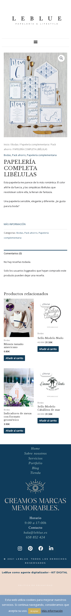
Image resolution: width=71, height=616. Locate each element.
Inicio (6, 144)
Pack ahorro (19, 155)
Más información (52, 611)
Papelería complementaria (34, 144)
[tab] (35, 253)
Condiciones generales (35, 594)
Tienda (35, 473)
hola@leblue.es (36, 532)
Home (35, 448)
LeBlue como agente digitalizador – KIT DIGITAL (34, 572)
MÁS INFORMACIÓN (15, 224)
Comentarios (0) (13, 253)
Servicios (35, 458)
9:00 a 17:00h (35, 523)
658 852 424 (35, 537)
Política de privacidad (35, 585)
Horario (35, 518)
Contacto (35, 527)
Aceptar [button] (34, 611)
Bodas (15, 144)
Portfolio (35, 463)
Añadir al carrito (14, 358)
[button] (35, 42)
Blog (35, 468)
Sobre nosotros (35, 453)
